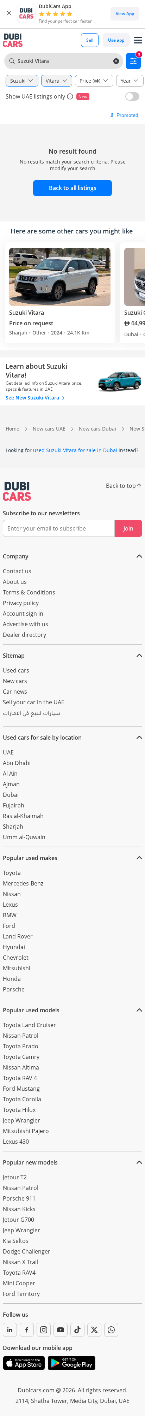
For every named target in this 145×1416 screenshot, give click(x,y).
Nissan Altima (21, 1067)
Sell (89, 40)
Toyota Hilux (19, 1110)
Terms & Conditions (29, 592)
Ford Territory (21, 1294)
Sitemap (14, 655)
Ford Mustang (21, 1088)
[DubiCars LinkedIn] (9, 1329)
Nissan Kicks (19, 1209)
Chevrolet (16, 957)
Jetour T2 (15, 1177)
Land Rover (18, 936)
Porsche (14, 989)
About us (15, 582)
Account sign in (23, 613)
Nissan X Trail (20, 1262)
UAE (8, 752)
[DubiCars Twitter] (94, 1329)
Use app (116, 40)
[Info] (70, 96)
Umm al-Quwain (24, 837)
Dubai (11, 795)
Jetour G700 (18, 1220)
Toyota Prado (20, 1046)
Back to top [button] (121, 486)
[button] (9, 13)
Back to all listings (72, 188)
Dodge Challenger (26, 1251)
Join (128, 528)
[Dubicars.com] (17, 491)
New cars (15, 681)
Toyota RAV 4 (20, 1078)
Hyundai (14, 947)
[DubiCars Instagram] (43, 1329)
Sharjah (13, 826)
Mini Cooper (19, 1283)
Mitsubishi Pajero (26, 1131)
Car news (15, 691)
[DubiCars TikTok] (77, 1329)
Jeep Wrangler (21, 1120)
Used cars (16, 670)
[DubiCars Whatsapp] (111, 1329)
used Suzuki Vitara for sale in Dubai (75, 450)
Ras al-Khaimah (23, 816)
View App (125, 14)
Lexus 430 (16, 1141)
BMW (10, 915)
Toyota (12, 873)
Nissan (12, 894)
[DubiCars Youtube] (60, 1329)
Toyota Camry (21, 1057)
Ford (9, 926)
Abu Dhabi (17, 763)
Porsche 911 (19, 1198)
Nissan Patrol (20, 1035)
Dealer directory (24, 635)
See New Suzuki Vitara (33, 397)
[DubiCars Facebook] (26, 1329)
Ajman (11, 784)
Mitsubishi (16, 968)
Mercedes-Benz (23, 883)
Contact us (17, 571)
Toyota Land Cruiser (29, 1025)
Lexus (10, 904)
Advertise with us (25, 624)
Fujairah (13, 805)
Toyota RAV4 (19, 1272)
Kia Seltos (16, 1241)
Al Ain (10, 773)
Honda (12, 979)
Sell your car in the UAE (33, 702)
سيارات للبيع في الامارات (31, 714)
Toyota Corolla (22, 1099)
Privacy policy (21, 603)
